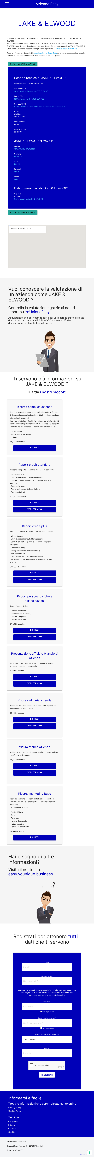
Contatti (12, 1128)
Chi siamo (13, 1121)
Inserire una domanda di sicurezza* (47, 1034)
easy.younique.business (30, 874)
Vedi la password (48, 1012)
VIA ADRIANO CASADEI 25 (24, 149)
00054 (17, 164)
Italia (16, 179)
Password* (47, 1001)
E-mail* (47, 962)
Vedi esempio (34, 509)
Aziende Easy (47, 4)
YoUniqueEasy (37, 312)
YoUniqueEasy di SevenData (65, 49)
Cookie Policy (14, 1111)
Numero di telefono (47, 976)
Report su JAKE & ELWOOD (22, 64)
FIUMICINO (18, 156)
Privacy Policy (14, 1107)
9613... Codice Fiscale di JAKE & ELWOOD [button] (31, 91)
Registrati (47, 1075)
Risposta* (47, 1048)
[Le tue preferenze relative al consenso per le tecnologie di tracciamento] (89, 1152)
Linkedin (83, 1154)
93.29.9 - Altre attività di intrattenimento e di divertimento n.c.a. (39, 106)
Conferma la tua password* (47, 1018)
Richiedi (34, 447)
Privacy (11, 1125)
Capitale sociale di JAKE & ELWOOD (28, 199)
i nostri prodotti (52, 392)
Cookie (11, 1132)
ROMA (16, 172)
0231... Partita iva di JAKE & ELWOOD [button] (29, 99)
